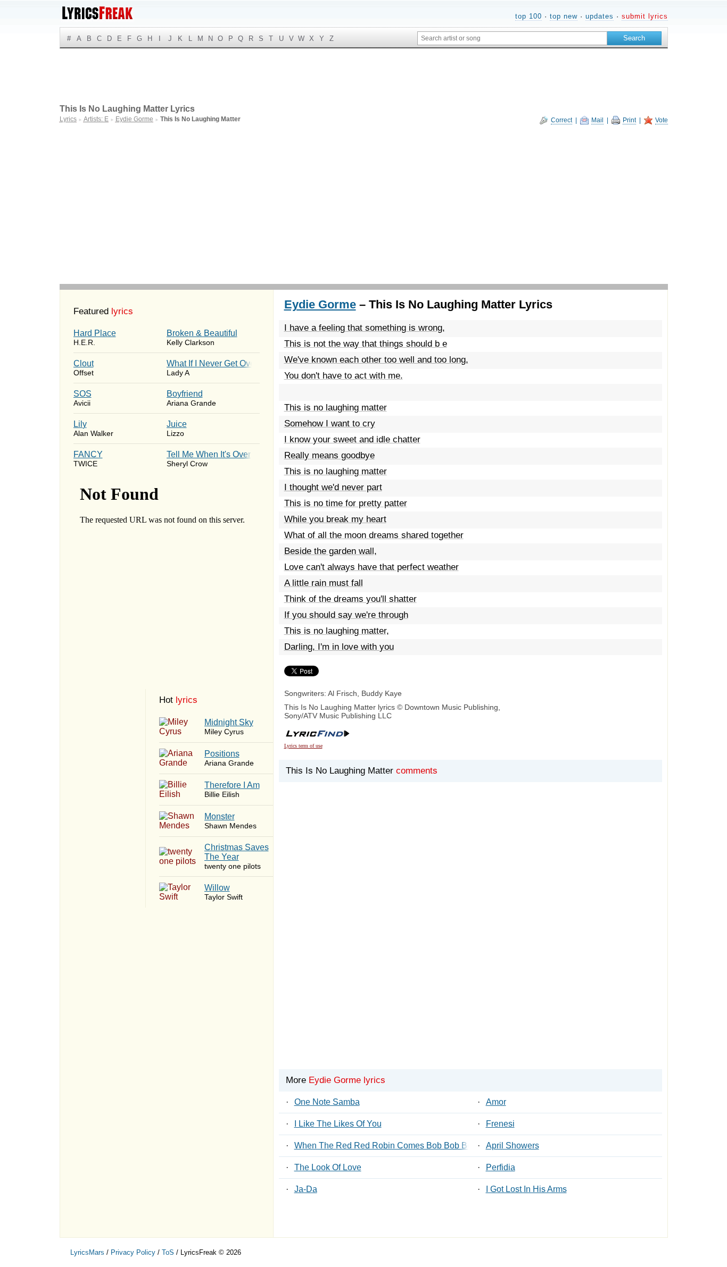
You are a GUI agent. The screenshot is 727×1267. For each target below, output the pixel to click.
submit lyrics (645, 16)
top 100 (528, 16)
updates (599, 16)
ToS (168, 1252)
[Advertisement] (364, 204)
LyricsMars (87, 1252)
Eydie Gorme (320, 304)
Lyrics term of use (303, 746)
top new (563, 16)
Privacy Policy (133, 1252)
